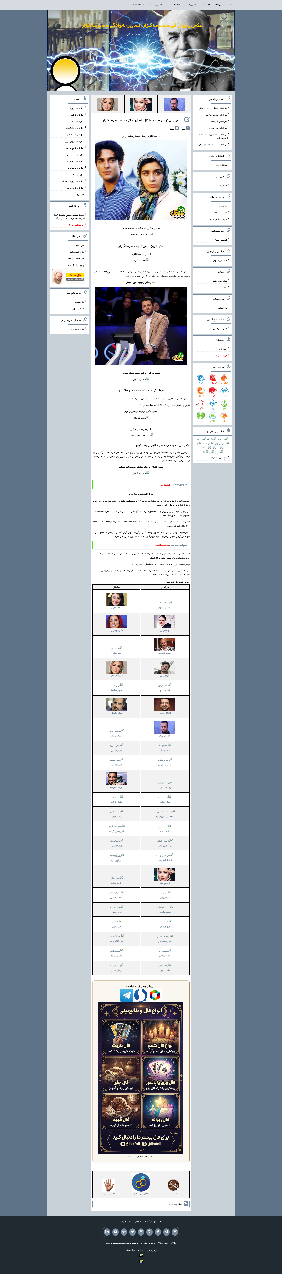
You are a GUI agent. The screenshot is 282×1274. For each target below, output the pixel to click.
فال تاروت (205, 4)
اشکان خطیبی (165, 713)
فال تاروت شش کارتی (74, 154)
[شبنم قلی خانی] (107, 105)
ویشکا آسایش (116, 941)
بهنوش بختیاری (164, 912)
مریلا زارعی (165, 897)
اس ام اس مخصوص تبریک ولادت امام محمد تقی (214, 136)
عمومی (172, 1204)
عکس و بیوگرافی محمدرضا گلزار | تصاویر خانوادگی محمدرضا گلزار (142, 25)
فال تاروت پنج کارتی (75, 148)
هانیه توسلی (116, 845)
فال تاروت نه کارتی (75, 161)
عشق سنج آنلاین (220, 328)
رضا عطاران (116, 816)
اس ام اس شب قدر (219, 121)
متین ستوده (116, 955)
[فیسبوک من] (158, 1232)
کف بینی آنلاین (221, 239)
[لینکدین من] (107, 1232)
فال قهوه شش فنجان (218, 219)
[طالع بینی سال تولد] (213, 446)
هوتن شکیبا (116, 690)
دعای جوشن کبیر (219, 280)
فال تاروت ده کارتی (75, 167)
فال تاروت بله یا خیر (75, 187)
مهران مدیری (116, 750)
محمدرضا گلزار (164, 607)
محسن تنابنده (165, 653)
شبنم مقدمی (116, 764)
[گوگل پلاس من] (124, 1232)
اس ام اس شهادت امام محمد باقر (213, 144)
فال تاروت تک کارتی (75, 128)
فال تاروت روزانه (76, 108)
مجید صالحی (164, 955)
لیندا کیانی (164, 630)
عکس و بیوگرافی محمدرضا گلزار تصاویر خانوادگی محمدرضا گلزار (142, 120)
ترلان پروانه (165, 883)
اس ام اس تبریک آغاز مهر (216, 114)
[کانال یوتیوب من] (115, 1232)
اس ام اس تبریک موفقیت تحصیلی (213, 108)
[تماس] (141, 1232)
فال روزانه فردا (77, 329)
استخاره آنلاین (176, 4)
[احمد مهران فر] (174, 105)
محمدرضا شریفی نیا (164, 816)
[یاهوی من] (175, 1232)
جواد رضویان (116, 713)
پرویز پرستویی (164, 764)
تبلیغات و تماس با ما (135, 4)
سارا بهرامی (165, 802)
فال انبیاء (223, 185)
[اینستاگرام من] (149, 1232)
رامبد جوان (165, 970)
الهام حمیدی (165, 690)
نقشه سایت (130, 1250)
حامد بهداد (165, 750)
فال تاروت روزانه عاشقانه (72, 181)
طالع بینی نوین (77, 308)
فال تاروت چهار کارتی (74, 141)
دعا (225, 287)
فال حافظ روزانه (77, 251)
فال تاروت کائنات (76, 121)
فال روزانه (191, 4)
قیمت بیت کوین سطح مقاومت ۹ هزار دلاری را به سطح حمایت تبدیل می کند (69, 216)
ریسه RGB (222, 348)
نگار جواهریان (116, 630)
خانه (229, 4)
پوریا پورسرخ (116, 860)
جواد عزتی (164, 675)
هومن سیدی (116, 912)
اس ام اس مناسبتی (157, 4)
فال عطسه (79, 302)
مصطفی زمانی (116, 735)
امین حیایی (116, 653)
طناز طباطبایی (164, 926)
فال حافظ (219, 4)
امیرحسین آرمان (116, 831)
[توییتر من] (132, 1232)
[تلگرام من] (166, 1232)
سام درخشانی (116, 897)
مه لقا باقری (116, 607)
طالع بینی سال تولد (219, 457)
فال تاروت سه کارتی (75, 134)
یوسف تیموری (165, 787)
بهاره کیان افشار (165, 845)
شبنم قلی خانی (116, 675)
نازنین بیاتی (116, 883)
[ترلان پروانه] (141, 105)
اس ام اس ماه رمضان (218, 128)
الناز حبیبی (164, 831)
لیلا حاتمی (116, 926)
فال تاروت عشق (77, 174)
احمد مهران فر (165, 735)
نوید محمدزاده (116, 787)
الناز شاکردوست (165, 860)
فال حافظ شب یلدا (76, 258)
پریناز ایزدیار (116, 970)
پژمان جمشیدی (164, 941)
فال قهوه (223, 206)
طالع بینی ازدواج (220, 260)
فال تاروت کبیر (77, 114)
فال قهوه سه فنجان (219, 212)
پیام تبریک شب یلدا (75, 265)
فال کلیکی (222, 308)
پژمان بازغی (116, 802)
